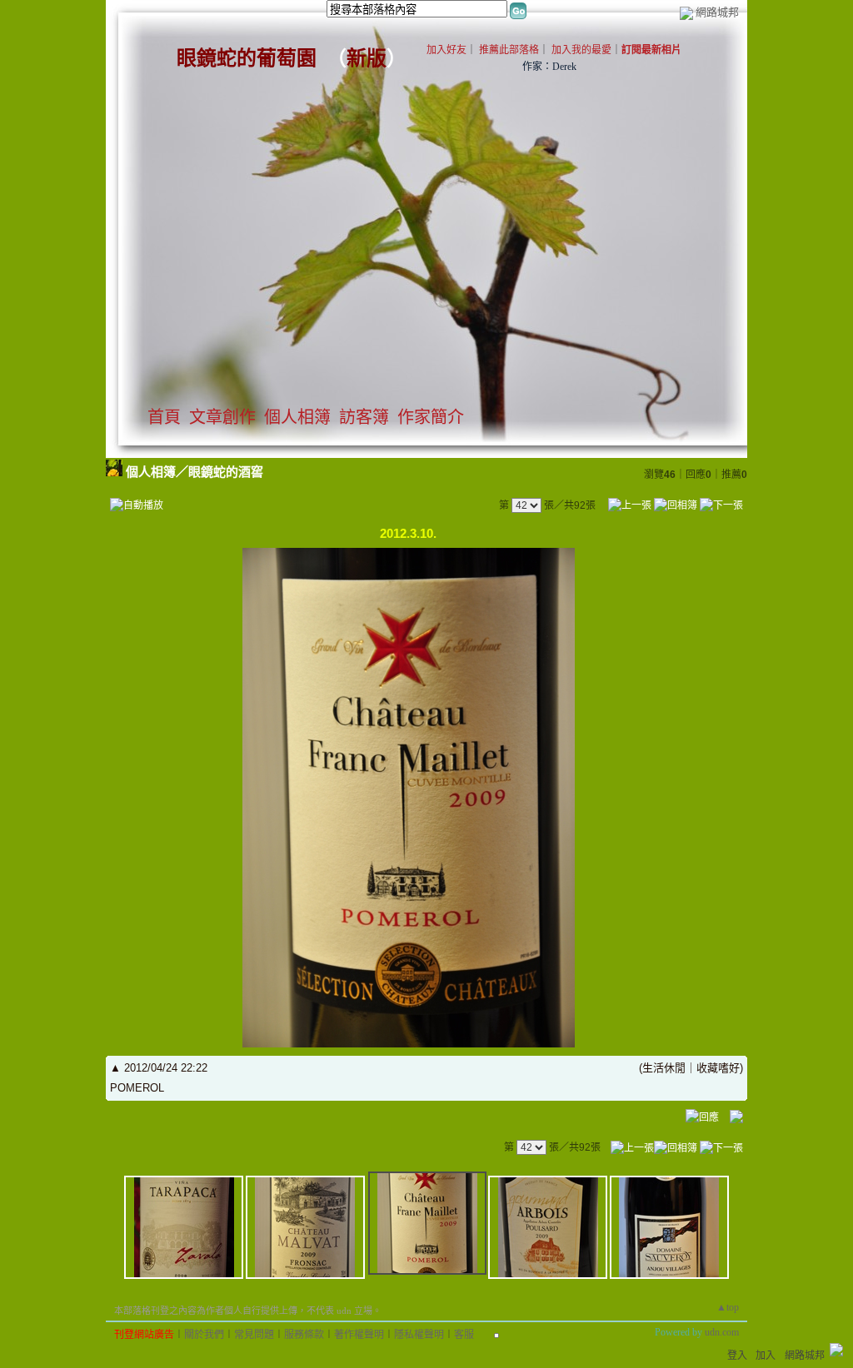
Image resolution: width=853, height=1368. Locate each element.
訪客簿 (364, 417)
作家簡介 (430, 417)
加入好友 (446, 50)
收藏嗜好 (718, 1068)
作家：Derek (549, 66)
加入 (766, 1355)
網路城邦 (717, 12)
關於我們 (204, 1335)
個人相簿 (297, 417)
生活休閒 (664, 1068)
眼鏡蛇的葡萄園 (247, 58)
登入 (737, 1355)
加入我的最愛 (581, 50)
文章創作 (222, 417)
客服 (464, 1335)
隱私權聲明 (419, 1335)
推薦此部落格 (509, 50)
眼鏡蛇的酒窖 (225, 472)
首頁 (164, 417)
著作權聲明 (359, 1335)
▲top (727, 1307)
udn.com (722, 1332)
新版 (367, 58)
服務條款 (304, 1335)
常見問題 (254, 1335)
